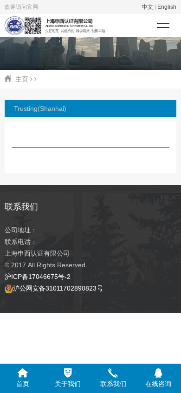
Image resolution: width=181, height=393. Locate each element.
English (166, 7)
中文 (147, 7)
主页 (21, 79)
